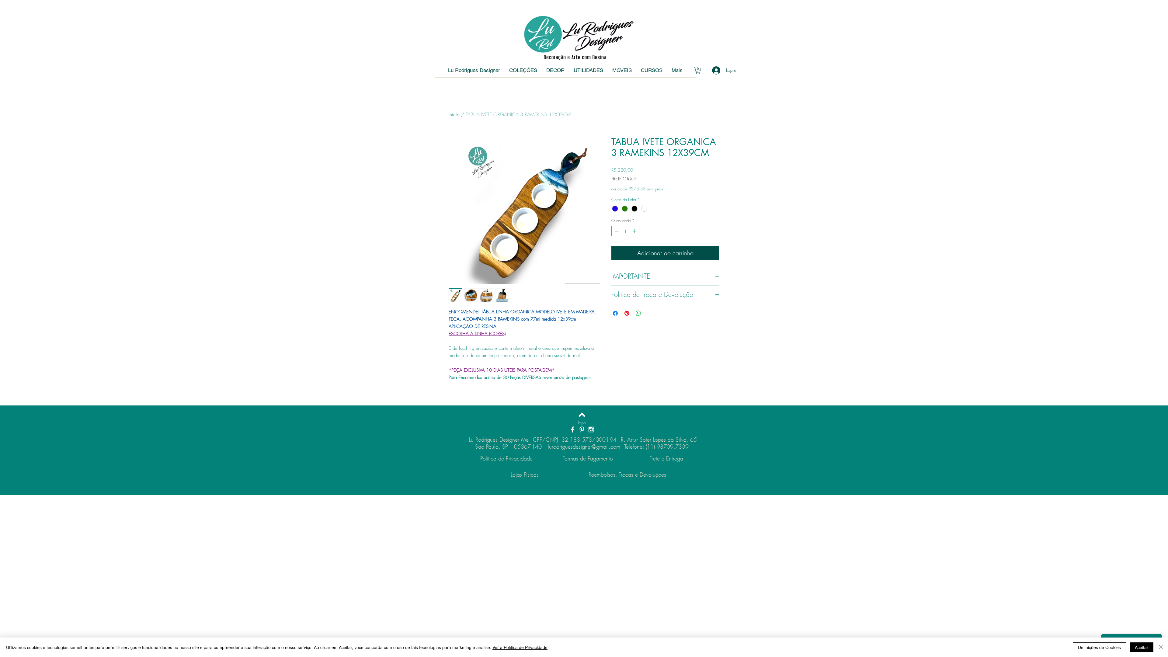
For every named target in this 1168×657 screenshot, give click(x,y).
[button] (651, 70)
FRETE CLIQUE (624, 179)
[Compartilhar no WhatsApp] (638, 313)
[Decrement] (616, 231)
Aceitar (1141, 647)
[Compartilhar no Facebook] (615, 313)
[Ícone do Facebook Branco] (572, 429)
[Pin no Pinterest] (627, 313)
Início (454, 114)
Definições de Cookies (1099, 647)
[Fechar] (1160, 647)
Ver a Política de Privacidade (520, 647)
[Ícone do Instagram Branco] (591, 429)
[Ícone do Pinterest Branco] (582, 429)
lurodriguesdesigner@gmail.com (584, 446)
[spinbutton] (625, 231)
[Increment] (635, 231)
